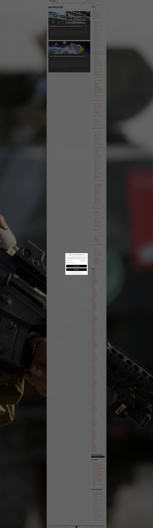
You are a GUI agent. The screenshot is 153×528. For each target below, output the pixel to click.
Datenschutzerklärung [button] (77, 273)
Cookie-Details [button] (71, 273)
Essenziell (70, 260)
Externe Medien (71, 262)
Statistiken (84, 260)
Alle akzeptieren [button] (76, 266)
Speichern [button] (76, 269)
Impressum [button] (82, 273)
